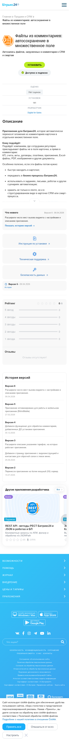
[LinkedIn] (48, 633)
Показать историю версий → (20, 225)
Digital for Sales (34, 112)
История (8, 287)
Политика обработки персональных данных (34, 662)
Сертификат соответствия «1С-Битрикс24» (34, 682)
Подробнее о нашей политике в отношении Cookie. (29, 719)
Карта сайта (60, 685)
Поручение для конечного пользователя (34, 672)
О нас (39, 653)
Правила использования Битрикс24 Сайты (35, 675)
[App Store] (48, 614)
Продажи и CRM (23, 16)
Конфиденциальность (35, 650)
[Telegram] (35, 633)
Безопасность (17, 650)
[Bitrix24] (10, 5)
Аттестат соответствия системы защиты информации (34, 678)
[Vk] (17, 633)
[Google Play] (34, 622)
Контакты (47, 653)
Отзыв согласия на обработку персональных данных (34, 669)
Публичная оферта (25, 653)
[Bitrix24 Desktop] (24, 614)
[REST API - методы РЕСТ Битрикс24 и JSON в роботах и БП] (32, 508)
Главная (6, 16)
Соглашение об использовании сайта (34, 659)
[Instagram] (29, 633)
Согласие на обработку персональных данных (34, 665)
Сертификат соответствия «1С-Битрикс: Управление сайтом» (28, 685)
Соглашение (53, 650)
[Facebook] (23, 633)
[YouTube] (42, 633)
